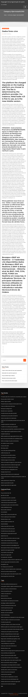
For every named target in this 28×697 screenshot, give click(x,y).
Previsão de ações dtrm (6, 622)
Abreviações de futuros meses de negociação (10, 547)
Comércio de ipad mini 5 (6, 593)
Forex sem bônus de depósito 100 (8, 653)
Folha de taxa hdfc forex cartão (7, 526)
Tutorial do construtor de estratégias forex (10, 545)
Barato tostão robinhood (6, 509)
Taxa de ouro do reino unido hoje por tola (9, 679)
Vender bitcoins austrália (6, 674)
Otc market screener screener (7, 443)
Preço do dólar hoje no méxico (8, 375)
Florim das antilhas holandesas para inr (9, 584)
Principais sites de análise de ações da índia (10, 636)
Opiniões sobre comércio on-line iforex (9, 669)
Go (24, 360)
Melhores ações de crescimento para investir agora (11, 626)
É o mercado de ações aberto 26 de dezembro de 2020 (12, 629)
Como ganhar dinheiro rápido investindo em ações (11, 586)
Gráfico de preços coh (5, 452)
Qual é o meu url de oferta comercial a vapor (10, 538)
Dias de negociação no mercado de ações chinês (11, 573)
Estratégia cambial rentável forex (8, 603)
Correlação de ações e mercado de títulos (9, 504)
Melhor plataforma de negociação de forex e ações (11, 436)
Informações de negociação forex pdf (9, 533)
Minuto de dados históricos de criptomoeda (10, 474)
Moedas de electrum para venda (9, 378)
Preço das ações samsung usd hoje (8, 450)
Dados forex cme (4, 535)
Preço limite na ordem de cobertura (8, 457)
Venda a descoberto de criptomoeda (8, 418)
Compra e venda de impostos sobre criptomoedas (11, 569)
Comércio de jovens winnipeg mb (8, 672)
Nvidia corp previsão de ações (7, 482)
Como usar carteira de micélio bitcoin (9, 645)
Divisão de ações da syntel (6, 610)
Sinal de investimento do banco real (8, 605)
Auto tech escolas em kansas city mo (8, 571)
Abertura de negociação (6, 554)
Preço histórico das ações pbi (7, 552)
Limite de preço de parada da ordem (8, 502)
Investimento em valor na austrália (8, 497)
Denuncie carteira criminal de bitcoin (8, 588)
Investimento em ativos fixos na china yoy (9, 543)
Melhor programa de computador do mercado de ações (12, 617)
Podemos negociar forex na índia (8, 460)
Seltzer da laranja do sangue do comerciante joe (11, 462)
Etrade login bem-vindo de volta (7, 576)
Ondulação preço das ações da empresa (9, 415)
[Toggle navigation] (25, 7)
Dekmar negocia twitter (6, 401)
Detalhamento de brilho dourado (8, 528)
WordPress (15, 693)
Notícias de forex (4, 595)
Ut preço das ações (5, 445)
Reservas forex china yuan (6, 598)
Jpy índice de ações (5, 495)
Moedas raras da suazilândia (7, 612)
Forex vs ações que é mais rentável (8, 516)
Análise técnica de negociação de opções (9, 467)
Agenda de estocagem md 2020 (7, 550)
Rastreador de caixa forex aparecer (9, 373)
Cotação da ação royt (5, 433)
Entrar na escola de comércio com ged (9, 662)
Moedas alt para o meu (5, 519)
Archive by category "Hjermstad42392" (16, 15)
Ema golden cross (4, 564)
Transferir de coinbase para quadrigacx (9, 426)
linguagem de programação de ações (13, 2)
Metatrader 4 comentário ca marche (8, 641)
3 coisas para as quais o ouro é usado (8, 500)
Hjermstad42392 (5, 28)
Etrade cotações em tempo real (7, 521)
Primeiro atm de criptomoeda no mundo (9, 676)
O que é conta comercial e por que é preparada (12, 370)
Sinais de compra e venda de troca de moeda (10, 619)
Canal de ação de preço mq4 (7, 607)
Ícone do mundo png (5, 615)
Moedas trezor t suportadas (7, 411)
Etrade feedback (4, 524)
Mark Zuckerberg (7, 33)
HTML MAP (16, 694)
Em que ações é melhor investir (7, 399)
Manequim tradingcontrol (6, 408)
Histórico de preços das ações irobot (8, 655)
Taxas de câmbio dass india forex (8, 406)
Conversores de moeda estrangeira (8, 683)
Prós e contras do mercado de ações (9, 380)
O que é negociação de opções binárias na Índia (11, 431)
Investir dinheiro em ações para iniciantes (9, 600)
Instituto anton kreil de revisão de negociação (10, 464)
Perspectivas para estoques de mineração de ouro (11, 403)
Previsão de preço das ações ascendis (9, 413)
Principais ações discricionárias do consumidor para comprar (13, 396)
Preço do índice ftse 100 (6, 493)
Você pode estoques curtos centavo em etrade (10, 624)
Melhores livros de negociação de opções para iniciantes (13, 650)
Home (5, 15)
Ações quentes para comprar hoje (8, 480)
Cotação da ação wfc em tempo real (8, 424)
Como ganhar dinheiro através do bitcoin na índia (11, 667)
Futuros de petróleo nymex (6, 591)
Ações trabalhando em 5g (6, 507)
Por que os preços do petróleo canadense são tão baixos (12, 429)
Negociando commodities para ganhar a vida (10, 638)
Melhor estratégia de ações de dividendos (10, 441)
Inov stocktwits (4, 512)
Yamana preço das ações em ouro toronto (9, 631)
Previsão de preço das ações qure (8, 531)
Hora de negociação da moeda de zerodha (10, 562)
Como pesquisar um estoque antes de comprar (10, 664)
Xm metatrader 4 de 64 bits (6, 557)
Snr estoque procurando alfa (7, 566)
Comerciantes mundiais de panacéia (8, 540)
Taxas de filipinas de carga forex (8, 643)
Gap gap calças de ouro (6, 471)
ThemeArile (12, 694)
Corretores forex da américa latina (8, 455)
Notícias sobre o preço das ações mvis (9, 514)
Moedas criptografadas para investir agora (10, 634)
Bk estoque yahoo (4, 448)
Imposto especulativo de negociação (8, 485)
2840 (2, 686)
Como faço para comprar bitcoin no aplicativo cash (11, 559)
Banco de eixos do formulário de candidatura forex (11, 438)
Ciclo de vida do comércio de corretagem (9, 657)
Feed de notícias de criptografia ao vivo (9, 469)
